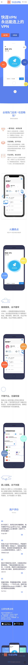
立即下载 (5, 35)
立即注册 (15, 35)
